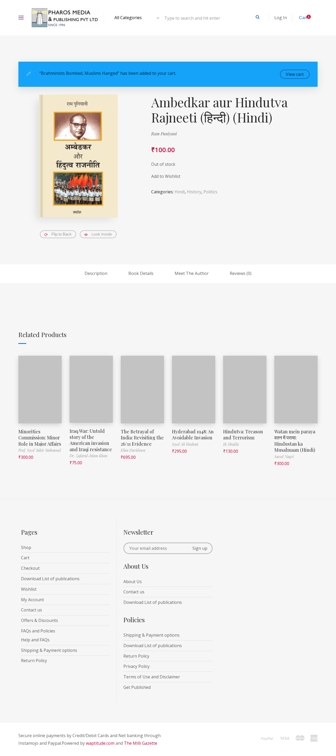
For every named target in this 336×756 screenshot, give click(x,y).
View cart (295, 74)
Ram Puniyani (164, 133)
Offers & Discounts (39, 620)
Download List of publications (50, 579)
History (194, 192)
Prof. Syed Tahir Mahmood (39, 450)
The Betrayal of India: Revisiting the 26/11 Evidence (142, 437)
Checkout (30, 568)
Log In (280, 17)
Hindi (180, 192)
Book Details (141, 273)
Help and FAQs (35, 640)
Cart (25, 558)
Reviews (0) (240, 273)
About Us (132, 581)
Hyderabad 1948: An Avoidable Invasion (193, 434)
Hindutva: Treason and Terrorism (243, 434)
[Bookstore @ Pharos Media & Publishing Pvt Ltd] (65, 18)
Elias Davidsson (133, 450)
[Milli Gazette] (289, 740)
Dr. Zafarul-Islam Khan (88, 455)
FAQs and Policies (38, 631)
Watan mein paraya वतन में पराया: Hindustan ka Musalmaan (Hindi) (294, 440)
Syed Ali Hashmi (185, 444)
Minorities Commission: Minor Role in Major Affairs (39, 437)
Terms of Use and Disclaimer (151, 677)
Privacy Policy (136, 666)
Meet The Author (192, 273)
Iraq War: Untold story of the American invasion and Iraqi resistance (91, 440)
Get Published (137, 687)
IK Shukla (231, 444)
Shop (26, 547)
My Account (32, 600)
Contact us (31, 610)
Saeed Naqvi (284, 456)
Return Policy (34, 660)
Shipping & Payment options (49, 650)
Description (96, 273)
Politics (210, 192)
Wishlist (28, 589)
